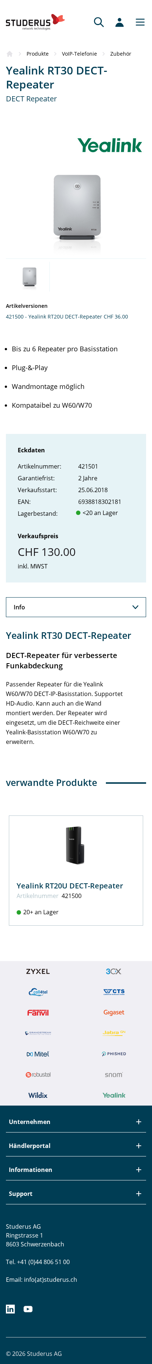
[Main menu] (138, 22)
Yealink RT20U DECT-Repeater (70, 886)
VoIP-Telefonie (79, 53)
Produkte (38, 53)
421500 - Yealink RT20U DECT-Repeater (54, 316)
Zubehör (120, 53)
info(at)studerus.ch (50, 1280)
